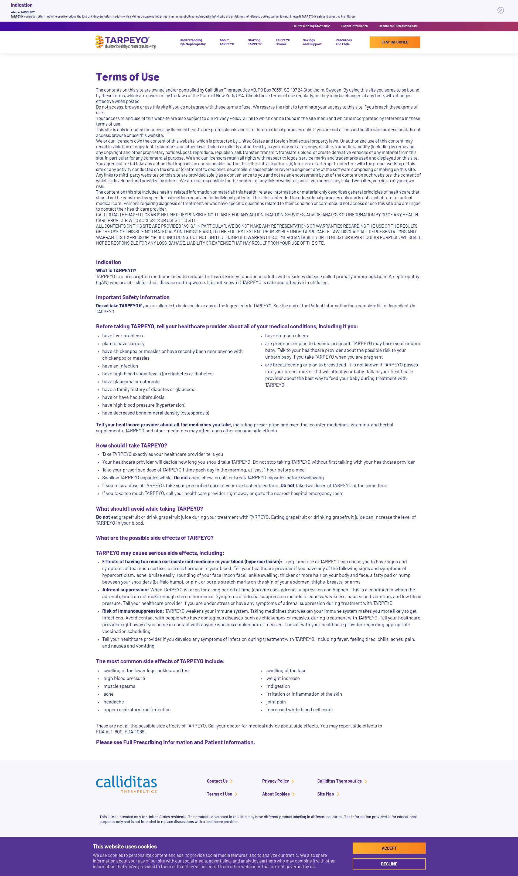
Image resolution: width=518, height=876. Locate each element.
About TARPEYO (227, 42)
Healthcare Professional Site (398, 26)
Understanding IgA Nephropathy (193, 42)
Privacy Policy (275, 780)
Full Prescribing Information (311, 26)
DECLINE (389, 863)
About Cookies (276, 793)
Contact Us (217, 780)
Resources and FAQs (344, 42)
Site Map (326, 793)
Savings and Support (312, 42)
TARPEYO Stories (283, 42)
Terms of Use (219, 793)
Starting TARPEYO (255, 42)
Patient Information (354, 26)
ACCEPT (389, 848)
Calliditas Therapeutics (340, 780)
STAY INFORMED (394, 42)
